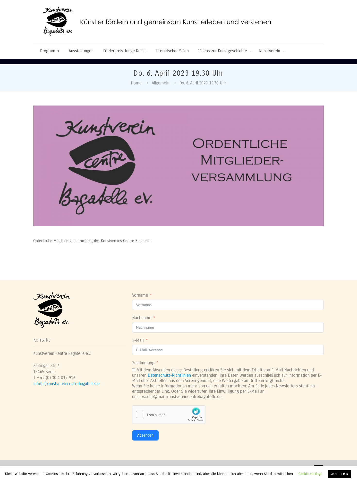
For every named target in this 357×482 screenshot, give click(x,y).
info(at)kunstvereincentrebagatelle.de (66, 383)
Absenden (145, 435)
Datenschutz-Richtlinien (169, 375)
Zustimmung (143, 363)
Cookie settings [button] (310, 474)
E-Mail (138, 340)
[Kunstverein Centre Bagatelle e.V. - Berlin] (161, 22)
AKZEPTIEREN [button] (339, 474)
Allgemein (160, 83)
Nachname (141, 317)
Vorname (140, 295)
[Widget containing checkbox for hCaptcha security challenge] (168, 414)
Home (136, 83)
